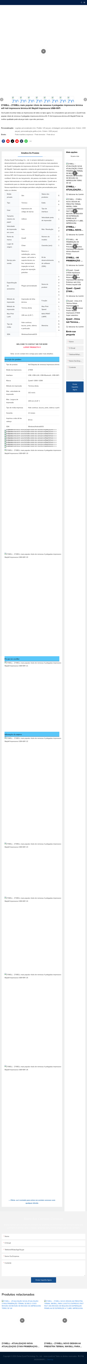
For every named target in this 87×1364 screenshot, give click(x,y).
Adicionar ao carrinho (77, 194)
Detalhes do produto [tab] (30, 153)
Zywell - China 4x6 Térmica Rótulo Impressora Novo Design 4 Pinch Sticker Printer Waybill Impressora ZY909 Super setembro (74, 321)
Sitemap (50, 1359)
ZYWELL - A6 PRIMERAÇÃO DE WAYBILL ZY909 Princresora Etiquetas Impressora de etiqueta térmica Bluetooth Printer (74, 259)
